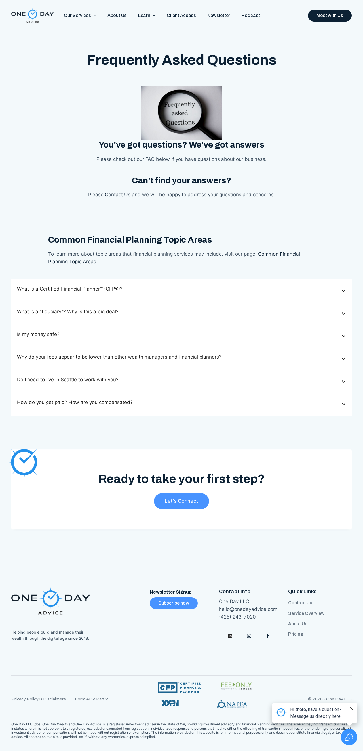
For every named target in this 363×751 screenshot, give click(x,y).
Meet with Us (329, 15)
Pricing (295, 634)
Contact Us (117, 194)
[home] (32, 15)
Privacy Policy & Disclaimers (38, 699)
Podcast (251, 15)
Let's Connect (181, 501)
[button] (80, 15)
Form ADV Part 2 (91, 699)
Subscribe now (173, 603)
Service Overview (306, 613)
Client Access (181, 15)
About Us (117, 15)
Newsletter (218, 15)
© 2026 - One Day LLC (330, 699)
